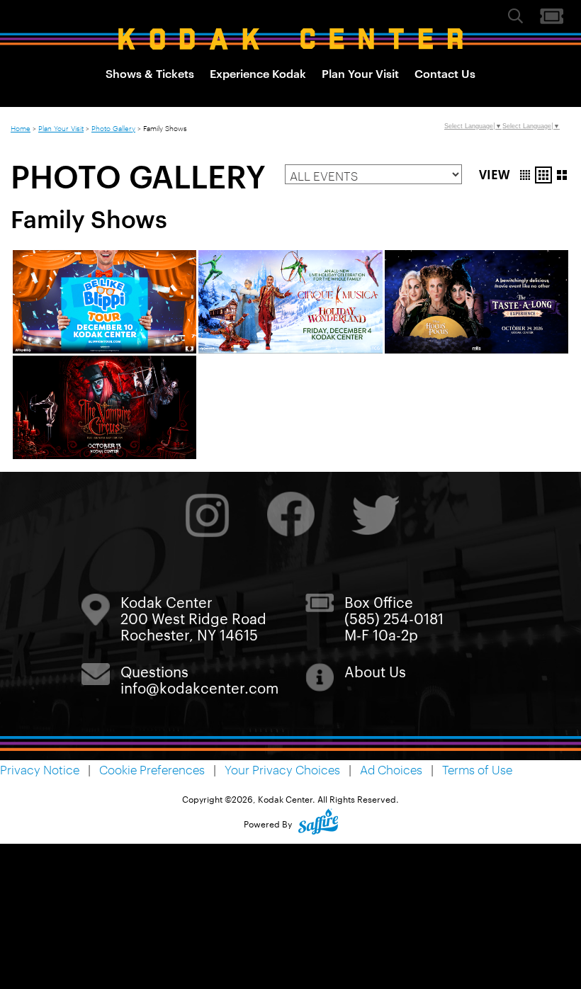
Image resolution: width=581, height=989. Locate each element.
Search (515, 15)
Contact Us (444, 73)
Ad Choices (391, 769)
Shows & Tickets (150, 73)
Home (20, 127)
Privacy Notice (39, 769)
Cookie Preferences (152, 769)
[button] (525, 174)
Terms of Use (477, 769)
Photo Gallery (113, 127)
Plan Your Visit (360, 73)
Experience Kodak (258, 73)
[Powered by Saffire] (318, 824)
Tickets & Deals (551, 16)
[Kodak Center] (290, 39)
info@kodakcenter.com (199, 687)
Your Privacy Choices (282, 769)
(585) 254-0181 (394, 618)
